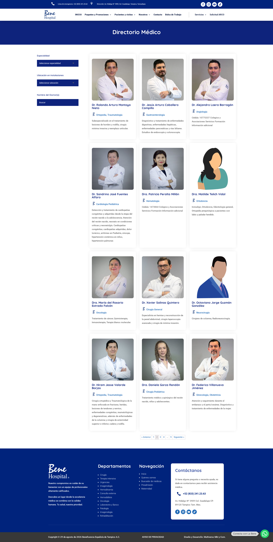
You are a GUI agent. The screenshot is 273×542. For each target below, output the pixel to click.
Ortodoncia (202, 201)
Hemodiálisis (106, 497)
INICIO (78, 14)
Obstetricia (215, 395)
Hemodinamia (106, 489)
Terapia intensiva (108, 478)
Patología (104, 508)
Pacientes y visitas (124, 14)
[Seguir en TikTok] (220, 4)
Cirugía (103, 475)
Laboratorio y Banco (109, 504)
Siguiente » (179, 437)
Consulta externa (108, 493)
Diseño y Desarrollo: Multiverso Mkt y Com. (205, 537)
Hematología (152, 201)
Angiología (201, 111)
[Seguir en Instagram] (208, 4)
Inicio (143, 474)
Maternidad (146, 488)
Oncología (101, 312)
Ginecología (202, 395)
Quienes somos (148, 477)
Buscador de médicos (151, 481)
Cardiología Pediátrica (107, 204)
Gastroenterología (155, 115)
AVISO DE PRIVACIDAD (153, 537)
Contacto (158, 14)
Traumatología (114, 115)
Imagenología (106, 486)
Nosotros (143, 14)
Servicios (199, 14)
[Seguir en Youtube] (214, 4)
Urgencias (104, 482)
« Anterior (146, 437)
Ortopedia (101, 115)
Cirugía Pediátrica (155, 391)
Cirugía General (154, 309)
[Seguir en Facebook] (203, 4)
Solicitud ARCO (217, 14)
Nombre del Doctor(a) (48, 95)
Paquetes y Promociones (97, 14)
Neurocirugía (203, 312)
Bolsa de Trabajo (173, 14)
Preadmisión (147, 485)
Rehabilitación (106, 516)
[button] (264, 533)
